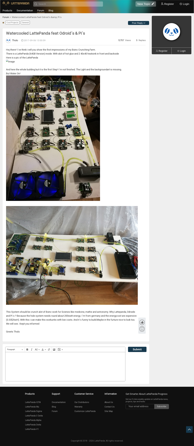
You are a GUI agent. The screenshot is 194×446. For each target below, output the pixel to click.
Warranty (78, 406)
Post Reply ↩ (138, 23)
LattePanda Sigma (33, 411)
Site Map (109, 411)
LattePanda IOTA (33, 402)
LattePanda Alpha (33, 420)
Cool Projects (12, 22)
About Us (109, 402)
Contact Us (110, 406)
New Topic (143, 3)
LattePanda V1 (32, 429)
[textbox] (65, 366)
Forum (40, 10)
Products (7, 10)
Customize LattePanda (85, 411)
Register (169, 4)
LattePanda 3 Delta (34, 415)
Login (186, 4)
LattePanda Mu (32, 406)
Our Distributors (81, 402)
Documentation (25, 10)
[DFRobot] (16, 4)
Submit (137, 349)
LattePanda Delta (33, 424)
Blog (51, 10)
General (25, 22)
